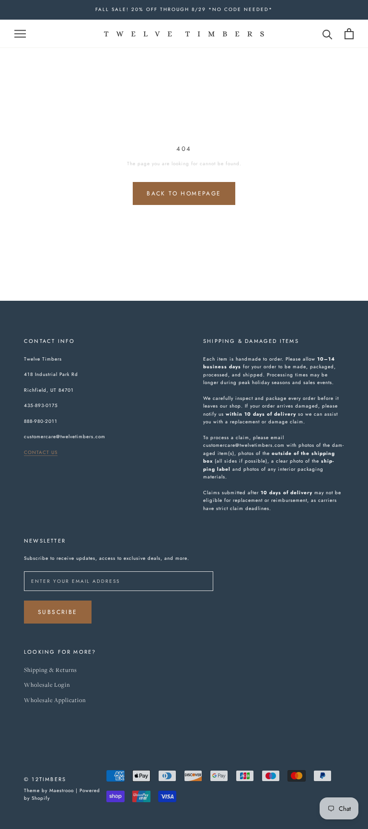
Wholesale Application (55, 700)
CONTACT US (41, 452)
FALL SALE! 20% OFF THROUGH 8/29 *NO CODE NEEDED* (184, 9)
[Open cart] (349, 33)
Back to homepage (184, 193)
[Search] (327, 34)
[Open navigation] (20, 33)
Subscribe (58, 612)
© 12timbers (45, 779)
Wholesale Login (47, 685)
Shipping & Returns (50, 670)
